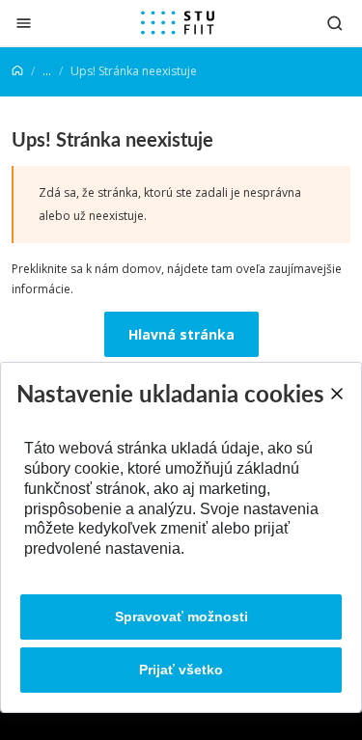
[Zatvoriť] (23, 22)
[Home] (17, 71)
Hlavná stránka (181, 334)
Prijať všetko (181, 669)
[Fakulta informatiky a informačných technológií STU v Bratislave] (177, 23)
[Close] (336, 393)
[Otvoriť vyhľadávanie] (335, 22)
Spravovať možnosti (181, 616)
